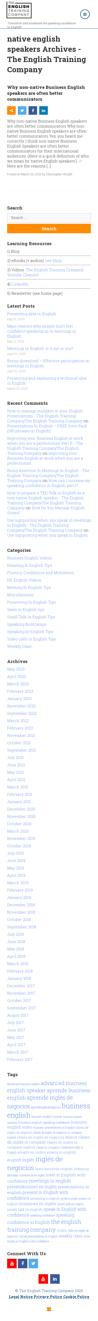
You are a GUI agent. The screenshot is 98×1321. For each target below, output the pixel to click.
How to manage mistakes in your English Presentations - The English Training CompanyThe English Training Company (45, 415)
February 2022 (20, 727)
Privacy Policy (48, 1296)
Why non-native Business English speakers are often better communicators (46, 93)
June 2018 (16, 941)
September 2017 (21, 1007)
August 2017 (18, 1015)
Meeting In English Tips (29, 587)
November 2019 (21, 838)
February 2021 (20, 794)
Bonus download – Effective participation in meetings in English (48, 363)
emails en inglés (32, 1152)
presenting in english (45, 1198)
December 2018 (21, 904)
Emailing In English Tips (29, 565)
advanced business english (23, 1084)
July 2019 (15, 853)
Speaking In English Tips (30, 631)
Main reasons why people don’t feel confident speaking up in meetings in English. (41, 331)
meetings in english (50, 1181)
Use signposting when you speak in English (47, 535)
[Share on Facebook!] (33, 110)
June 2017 (16, 1029)
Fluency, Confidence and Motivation (40, 572)
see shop (54, 260)
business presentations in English (54, 1127)
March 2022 (18, 720)
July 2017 (15, 1022)
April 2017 (16, 1044)
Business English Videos (29, 557)
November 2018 (21, 912)
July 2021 (15, 757)
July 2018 (15, 934)
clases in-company (47, 1147)
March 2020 (18, 831)
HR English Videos (24, 579)
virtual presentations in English (38, 1236)
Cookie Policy (76, 1296)
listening (81, 1169)
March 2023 (18, 683)
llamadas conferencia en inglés (26, 1175)
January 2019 (19, 897)
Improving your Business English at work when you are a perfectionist (45, 458)
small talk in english (25, 1209)
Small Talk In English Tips (31, 616)
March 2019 (17, 882)
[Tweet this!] (22, 110)
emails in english (61, 1152)
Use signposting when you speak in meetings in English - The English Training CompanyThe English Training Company (49, 525)
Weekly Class (19, 646)
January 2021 (19, 801)
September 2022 (22, 713)
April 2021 (16, 779)
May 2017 (15, 1037)
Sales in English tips (25, 609)
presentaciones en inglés (32, 1186)
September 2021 (21, 750)
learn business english (54, 1169)
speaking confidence (42, 1215)
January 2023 (19, 698)
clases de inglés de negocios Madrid (47, 1137)
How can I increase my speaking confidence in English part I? (48, 483)
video (62, 1230)
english (14, 1160)
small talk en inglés (70, 1204)
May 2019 (15, 867)
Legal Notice (21, 1296)
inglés (28, 1160)
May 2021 (15, 772)
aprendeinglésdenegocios (46, 1107)
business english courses (46, 1116)
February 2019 (20, 889)
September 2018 (21, 926)
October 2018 (19, 919)
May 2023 (15, 669)
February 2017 (20, 1059)
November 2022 (21, 705)
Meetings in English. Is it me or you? (40, 348)
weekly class (70, 1235)
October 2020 (19, 823)
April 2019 (16, 875)
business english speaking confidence (44, 1122)
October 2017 (19, 1000)
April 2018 (16, 956)
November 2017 (21, 993)
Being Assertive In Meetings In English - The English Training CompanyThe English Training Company (48, 475)
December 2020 (21, 808)
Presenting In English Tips (31, 602)
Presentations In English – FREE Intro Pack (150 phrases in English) (47, 428)
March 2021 (17, 786)
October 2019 (19, 845)
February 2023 (20, 691)
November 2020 (21, 816)
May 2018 (15, 948)
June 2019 (16, 860)
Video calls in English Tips (31, 638)
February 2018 (20, 970)
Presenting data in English (31, 313)
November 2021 (21, 735)
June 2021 (16, 764)
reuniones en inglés (37, 1203)
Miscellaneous (20, 594)
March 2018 (17, 963)
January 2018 (19, 978)
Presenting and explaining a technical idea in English (47, 381)
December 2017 (21, 985)
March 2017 (17, 1051)
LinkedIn (19, 283)
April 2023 (16, 676)
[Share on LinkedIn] (43, 110)
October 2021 (19, 742)
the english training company (44, 1225)
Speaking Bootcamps (26, 624)
